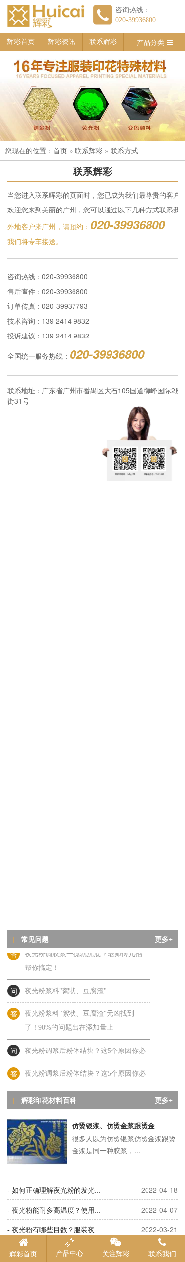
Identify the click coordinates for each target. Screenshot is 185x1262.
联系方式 (124, 151)
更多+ (164, 939)
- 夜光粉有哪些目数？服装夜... (54, 1230)
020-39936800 (135, 20)
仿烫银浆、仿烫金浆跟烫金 (113, 1126)
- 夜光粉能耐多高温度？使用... (54, 1210)
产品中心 (69, 1253)
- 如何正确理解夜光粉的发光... (54, 1190)
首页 (60, 151)
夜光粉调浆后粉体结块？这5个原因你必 (85, 1048)
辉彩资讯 (61, 41)
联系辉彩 (103, 41)
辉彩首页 (21, 41)
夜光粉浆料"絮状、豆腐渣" (66, 988)
